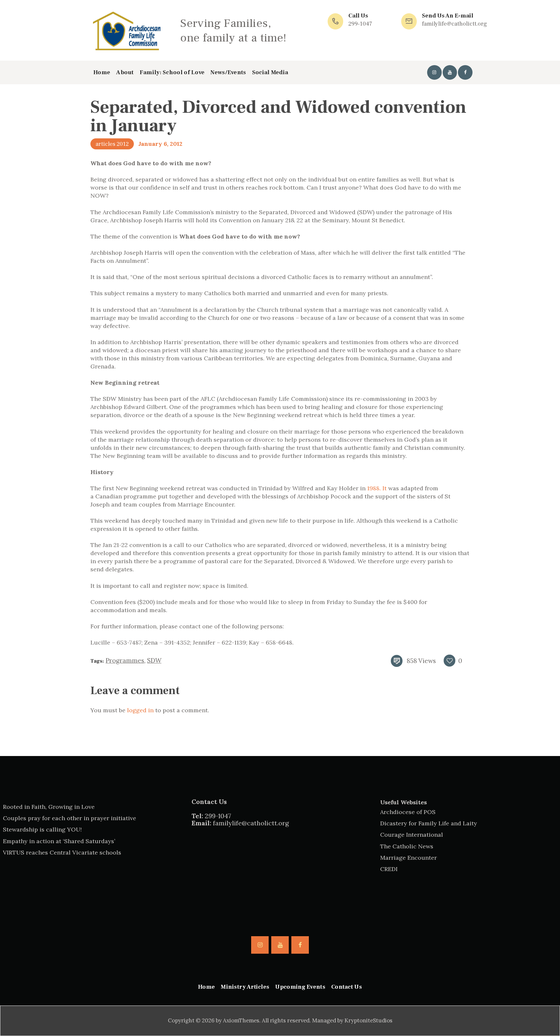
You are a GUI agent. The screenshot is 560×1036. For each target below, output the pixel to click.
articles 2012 (112, 144)
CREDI (389, 869)
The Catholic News (406, 846)
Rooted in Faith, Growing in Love (49, 806)
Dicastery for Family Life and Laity (428, 823)
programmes (125, 660)
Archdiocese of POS (408, 812)
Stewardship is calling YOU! (42, 829)
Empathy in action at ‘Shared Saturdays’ (59, 841)
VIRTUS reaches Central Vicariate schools (62, 852)
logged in (140, 710)
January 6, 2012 (160, 143)
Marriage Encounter (408, 857)
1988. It (377, 488)
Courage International (411, 834)
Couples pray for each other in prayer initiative (69, 818)
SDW (154, 660)
